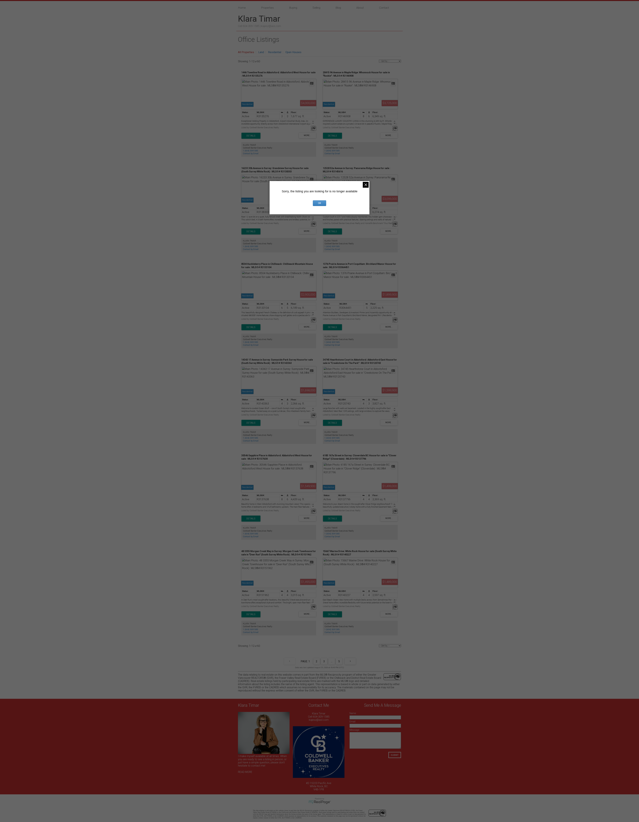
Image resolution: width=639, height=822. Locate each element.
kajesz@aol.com (271, 26)
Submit (395, 755)
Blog (338, 7)
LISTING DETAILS (250, 136)
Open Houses (293, 52)
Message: (354, 730)
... (331, 661)
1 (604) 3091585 (250, 151)
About (360, 7)
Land (261, 52)
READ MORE (245, 772)
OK (319, 203)
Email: (352, 721)
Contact (384, 7)
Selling (316, 7)
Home (242, 7)
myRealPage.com (319, 802)
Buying (293, 7)
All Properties (246, 52)
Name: (352, 713)
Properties (267, 7)
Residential (274, 52)
